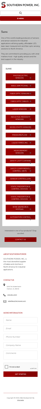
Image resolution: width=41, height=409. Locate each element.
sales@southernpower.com (17, 301)
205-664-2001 (12, 295)
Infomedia (20, 400)
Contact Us (20, 239)
